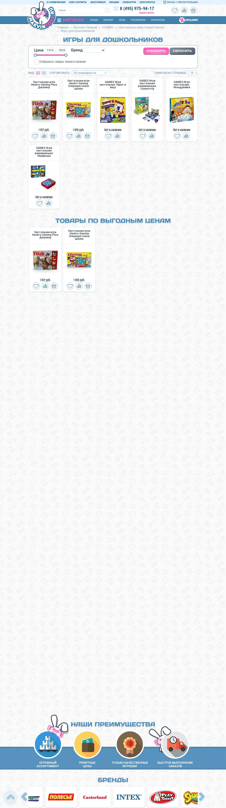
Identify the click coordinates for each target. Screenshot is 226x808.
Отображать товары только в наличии (62, 61)
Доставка (98, 2)
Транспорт (108, 20)
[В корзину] (53, 136)
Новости (129, 2)
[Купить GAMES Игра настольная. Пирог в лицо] (112, 110)
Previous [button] (24, 797)
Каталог (74, 19)
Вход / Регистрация (182, 2)
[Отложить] (35, 136)
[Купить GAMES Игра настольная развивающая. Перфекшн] (44, 177)
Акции (114, 2)
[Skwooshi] (181, 797)
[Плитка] (38, 72)
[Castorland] (79, 797)
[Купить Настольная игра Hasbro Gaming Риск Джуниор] (44, 110)
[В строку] (43, 72)
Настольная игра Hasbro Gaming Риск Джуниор (44, 85)
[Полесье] (45, 797)
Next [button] (202, 797)
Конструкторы (158, 20)
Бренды (94, 20)
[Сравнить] (44, 136)
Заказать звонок (146, 12)
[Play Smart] (147, 797)
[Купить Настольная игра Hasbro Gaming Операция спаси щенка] (78, 110)
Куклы (122, 20)
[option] (45, 259)
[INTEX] (113, 797)
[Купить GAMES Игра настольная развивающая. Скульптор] (147, 110)
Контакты (147, 2)
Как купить (78, 2)
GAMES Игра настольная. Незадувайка (181, 85)
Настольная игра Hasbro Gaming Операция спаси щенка (79, 84)
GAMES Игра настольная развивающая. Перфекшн (44, 152)
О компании (56, 2)
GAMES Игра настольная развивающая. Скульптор (147, 84)
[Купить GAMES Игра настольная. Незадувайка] (181, 110)
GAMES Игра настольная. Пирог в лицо (113, 85)
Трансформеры (138, 20)
